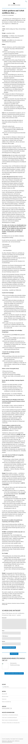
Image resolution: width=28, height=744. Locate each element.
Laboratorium (9, 603)
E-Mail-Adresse (5, 636)
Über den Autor (5, 696)
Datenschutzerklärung (6, 701)
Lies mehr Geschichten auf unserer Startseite (14, 673)
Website (3, 641)
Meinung (3, 604)
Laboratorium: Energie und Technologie (18, 603)
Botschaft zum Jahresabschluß (13, 722)
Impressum (4, 699)
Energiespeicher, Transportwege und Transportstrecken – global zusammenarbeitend (12, 418)
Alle (6, 603)
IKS (14, 3)
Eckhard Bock (11, 15)
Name (3, 630)
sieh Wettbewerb (20, 253)
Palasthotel (21, 738)
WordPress (8, 738)
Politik (6, 604)
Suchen (26, 1)
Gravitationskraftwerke (12, 717)
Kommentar (4, 617)
